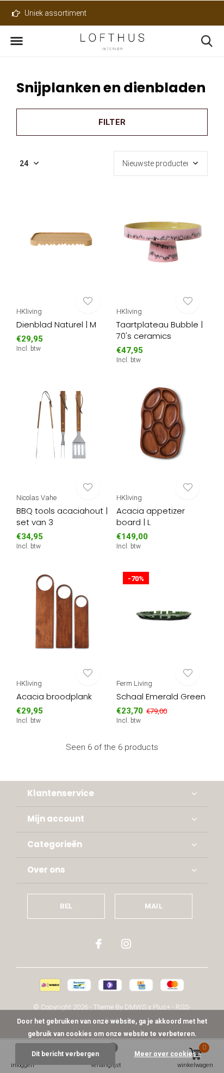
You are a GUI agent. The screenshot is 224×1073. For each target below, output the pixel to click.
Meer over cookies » (167, 1054)
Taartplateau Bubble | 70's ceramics (159, 330)
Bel (66, 906)
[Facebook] (99, 944)
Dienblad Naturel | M (56, 324)
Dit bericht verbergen (65, 1054)
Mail (154, 906)
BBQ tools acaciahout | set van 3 (62, 516)
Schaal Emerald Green (161, 696)
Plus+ (161, 1007)
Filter (112, 122)
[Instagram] (126, 944)
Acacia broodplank (54, 696)
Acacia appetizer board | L (150, 516)
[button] (16, 41)
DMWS (135, 1007)
